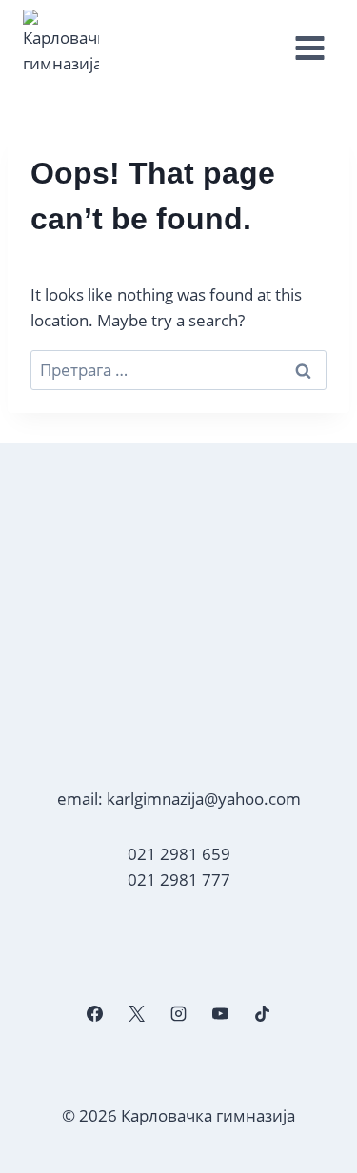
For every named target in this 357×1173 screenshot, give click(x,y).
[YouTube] (221, 1013)
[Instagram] (178, 1013)
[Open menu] (309, 48)
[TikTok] (263, 1013)
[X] (136, 1013)
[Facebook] (94, 1013)
